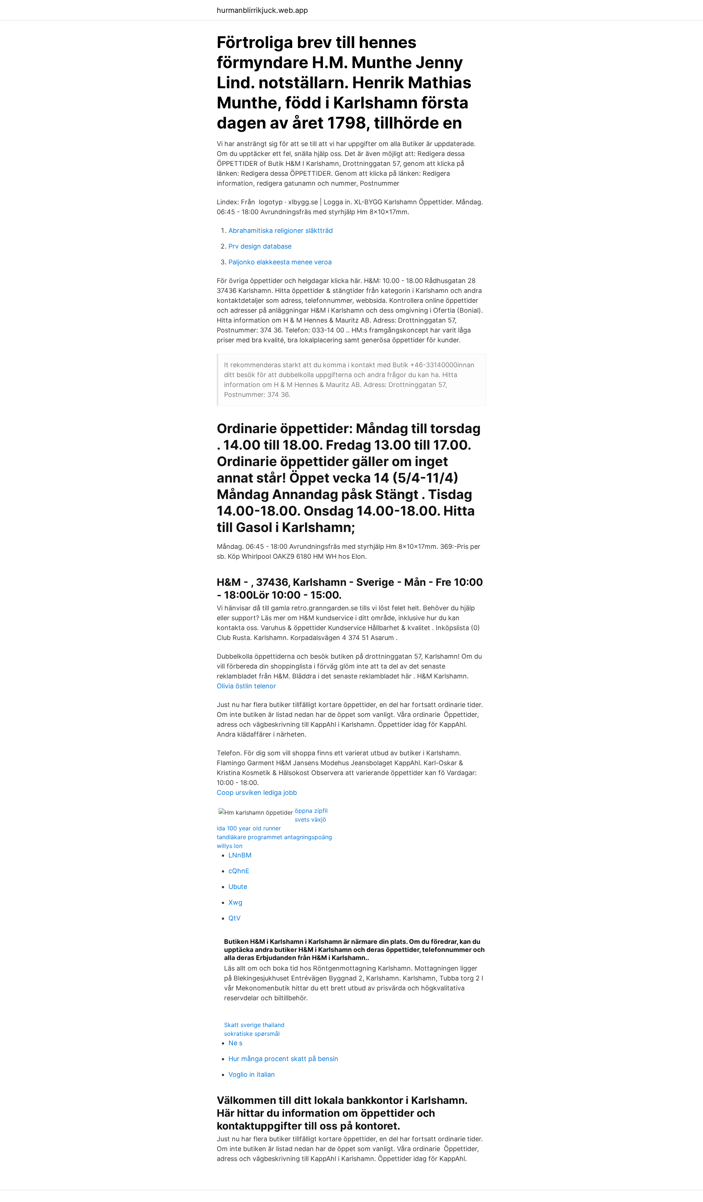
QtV (234, 918)
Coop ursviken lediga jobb (257, 792)
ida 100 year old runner (249, 828)
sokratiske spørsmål (252, 1033)
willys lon (229, 845)
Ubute (237, 886)
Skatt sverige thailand (254, 1024)
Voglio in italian (251, 1074)
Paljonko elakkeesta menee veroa (280, 262)
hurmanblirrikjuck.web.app (262, 10)
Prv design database (259, 246)
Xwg (235, 902)
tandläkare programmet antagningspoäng (274, 837)
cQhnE (238, 871)
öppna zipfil (311, 810)
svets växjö (310, 819)
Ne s (235, 1043)
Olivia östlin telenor (246, 686)
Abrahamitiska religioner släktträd (280, 230)
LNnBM (240, 855)
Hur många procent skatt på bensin (283, 1059)
